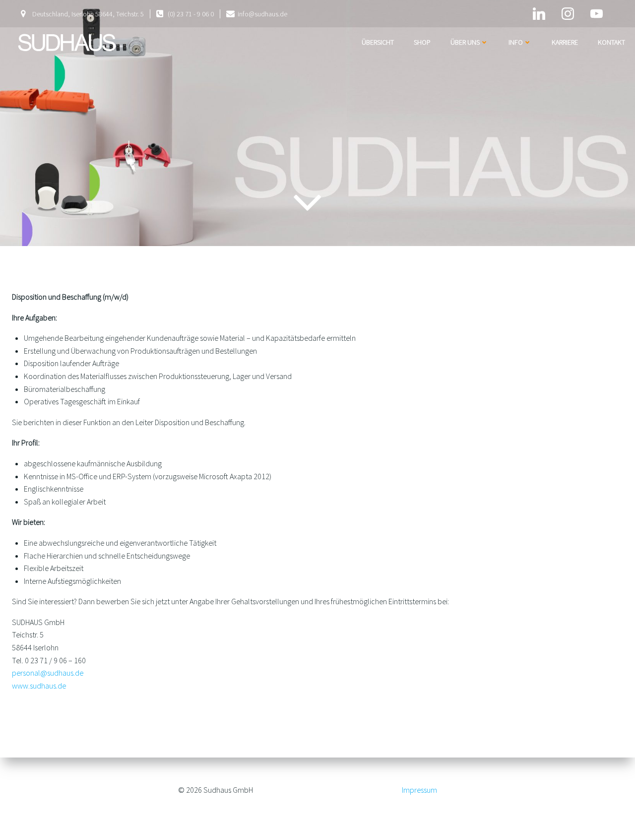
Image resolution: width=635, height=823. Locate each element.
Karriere (565, 42)
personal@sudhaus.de (47, 673)
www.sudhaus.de (39, 686)
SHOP (422, 42)
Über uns (465, 42)
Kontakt (611, 42)
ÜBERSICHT (378, 42)
